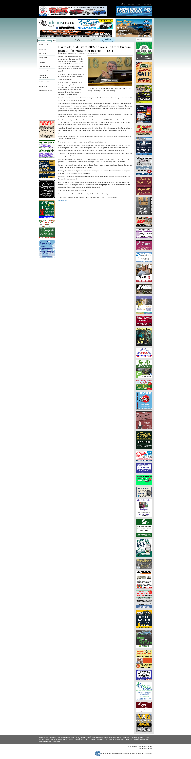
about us (131, 4)
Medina (111, 739)
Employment (79, 40)
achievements (43, 737)
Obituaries (42, 62)
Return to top (62, 200)
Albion (65, 739)
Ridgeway (129, 739)
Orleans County (120, 739)
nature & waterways (138, 737)
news (147, 737)
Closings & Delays (44, 66)
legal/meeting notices (45, 90)
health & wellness (44, 82)
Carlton (71, 739)
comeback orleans (64, 737)
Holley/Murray (85, 739)
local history (126, 737)
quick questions (144, 739)
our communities (56, 739)
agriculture (53, 737)
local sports (42, 49)
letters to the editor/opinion (43, 76)
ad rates (123, 4)
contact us (139, 4)
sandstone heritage (45, 741)
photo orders (148, 4)
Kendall (93, 739)
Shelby (136, 739)
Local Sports (56, 741)
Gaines (77, 739)
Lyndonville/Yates (102, 739)
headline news (43, 44)
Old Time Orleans (44, 739)
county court (43, 57)
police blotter (43, 53)
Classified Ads (92, 40)
